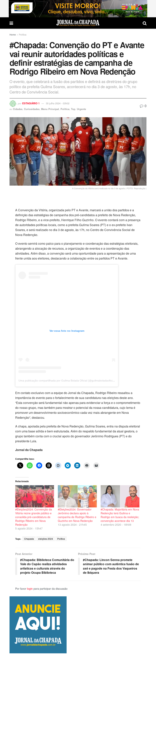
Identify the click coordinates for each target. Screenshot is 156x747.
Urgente (81, 109)
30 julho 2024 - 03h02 (57, 103)
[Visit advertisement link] (78, 8)
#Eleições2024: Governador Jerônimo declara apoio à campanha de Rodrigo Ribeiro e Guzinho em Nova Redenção (77, 515)
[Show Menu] (11, 23)
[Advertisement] (78, 700)
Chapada (29, 538)
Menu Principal (50, 109)
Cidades (17, 109)
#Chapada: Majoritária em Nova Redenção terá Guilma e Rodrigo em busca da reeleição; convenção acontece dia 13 (120, 515)
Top (73, 109)
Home (13, 34)
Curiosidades (32, 109)
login (30, 588)
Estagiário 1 (31, 103)
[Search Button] (144, 23)
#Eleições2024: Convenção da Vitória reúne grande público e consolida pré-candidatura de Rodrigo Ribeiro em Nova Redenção (33, 516)
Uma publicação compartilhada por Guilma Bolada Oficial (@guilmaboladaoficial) (66, 380)
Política (22, 34)
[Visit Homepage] (77, 23)
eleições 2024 (45, 538)
